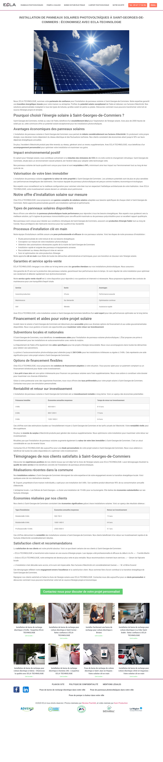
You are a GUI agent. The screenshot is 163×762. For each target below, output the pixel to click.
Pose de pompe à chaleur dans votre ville (86, 695)
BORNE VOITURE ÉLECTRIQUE (74, 5)
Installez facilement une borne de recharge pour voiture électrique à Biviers (99, 630)
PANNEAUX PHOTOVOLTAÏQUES (32, 5)
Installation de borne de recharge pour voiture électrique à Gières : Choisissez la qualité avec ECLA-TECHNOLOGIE (29, 671)
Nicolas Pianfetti (89, 703)
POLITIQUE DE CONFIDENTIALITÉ (83, 684)
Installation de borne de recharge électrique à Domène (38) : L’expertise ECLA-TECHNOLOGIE (64, 671)
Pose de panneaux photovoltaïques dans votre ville (112, 690)
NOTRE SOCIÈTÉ (118, 5)
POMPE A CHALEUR (53, 5)
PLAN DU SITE (58, 684)
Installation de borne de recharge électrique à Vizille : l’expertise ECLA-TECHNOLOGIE (29, 630)
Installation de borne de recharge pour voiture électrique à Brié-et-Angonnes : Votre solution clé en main (133, 671)
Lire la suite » (29, 636)
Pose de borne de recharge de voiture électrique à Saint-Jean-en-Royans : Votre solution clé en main (99, 671)
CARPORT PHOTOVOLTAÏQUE (99, 5)
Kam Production (121, 703)
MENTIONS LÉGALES (112, 684)
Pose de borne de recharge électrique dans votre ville (62, 690)
